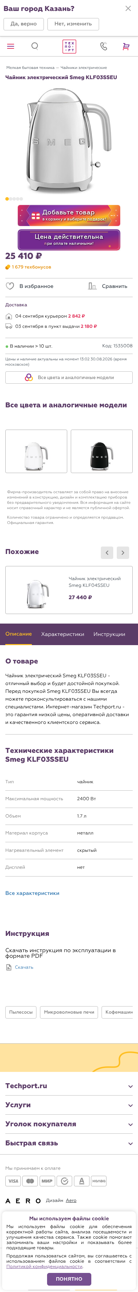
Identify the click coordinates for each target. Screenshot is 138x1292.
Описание (18, 634)
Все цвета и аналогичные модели (75, 377)
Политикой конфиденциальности (44, 1266)
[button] (24, 24)
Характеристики (62, 634)
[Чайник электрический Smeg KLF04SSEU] (69, 590)
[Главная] (69, 46)
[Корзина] (127, 46)
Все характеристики (32, 893)
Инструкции (109, 634)
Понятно (69, 1279)
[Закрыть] (128, 8)
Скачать (24, 967)
